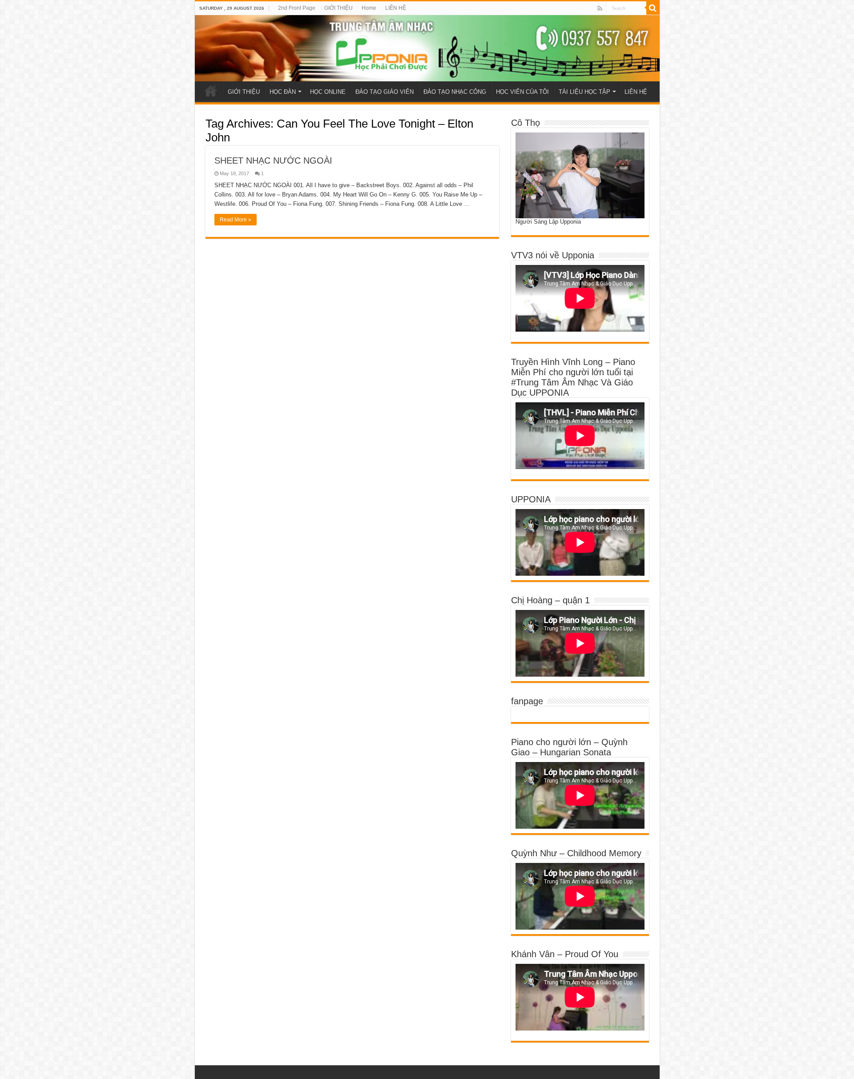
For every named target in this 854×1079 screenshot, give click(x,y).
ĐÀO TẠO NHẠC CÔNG (454, 91)
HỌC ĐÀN (283, 91)
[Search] (653, 8)
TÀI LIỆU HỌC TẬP (584, 91)
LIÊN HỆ (395, 8)
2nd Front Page (296, 8)
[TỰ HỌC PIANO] (427, 48)
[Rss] (599, 8)
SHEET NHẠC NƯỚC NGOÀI (273, 160)
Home (369, 8)
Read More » (235, 220)
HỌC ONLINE (328, 91)
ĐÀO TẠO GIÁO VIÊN (384, 91)
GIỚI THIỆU (338, 8)
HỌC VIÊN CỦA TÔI (522, 91)
